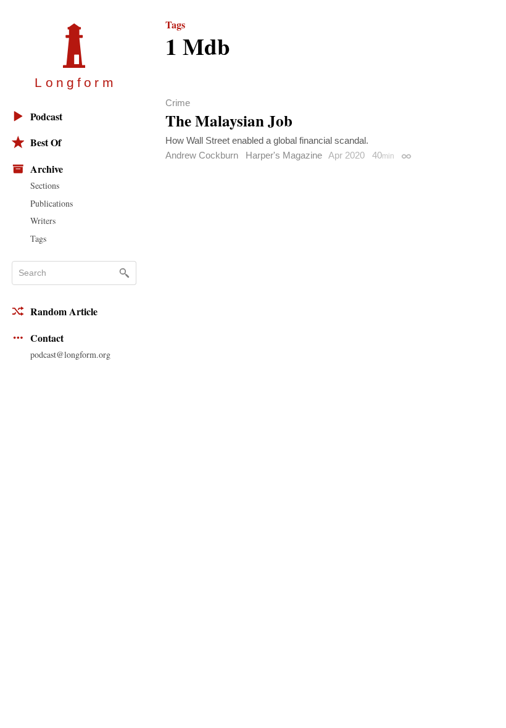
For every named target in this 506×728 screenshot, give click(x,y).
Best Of (45, 142)
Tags (38, 238)
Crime (177, 102)
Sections (44, 185)
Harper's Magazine (284, 155)
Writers (43, 220)
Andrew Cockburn (201, 155)
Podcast (46, 116)
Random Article (63, 311)
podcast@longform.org (70, 354)
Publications (51, 203)
